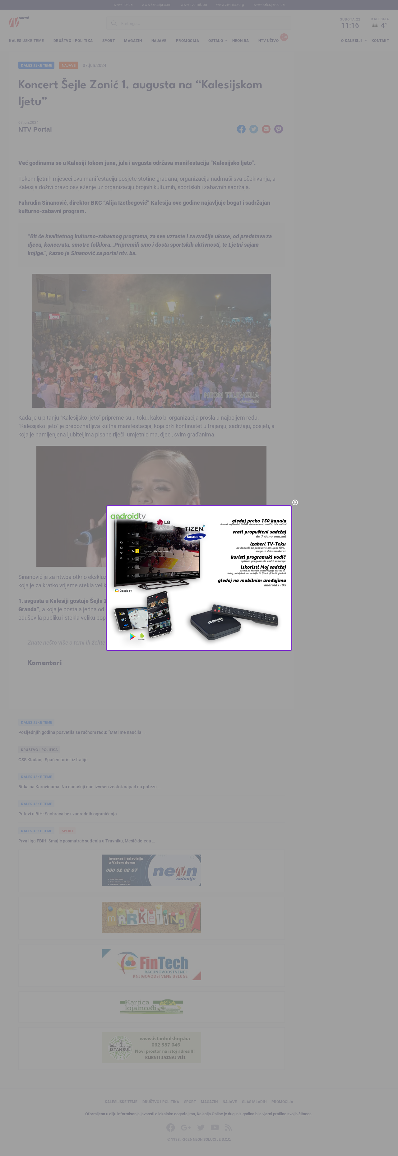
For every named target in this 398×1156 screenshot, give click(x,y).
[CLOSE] (295, 502)
